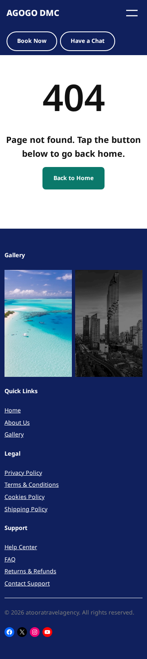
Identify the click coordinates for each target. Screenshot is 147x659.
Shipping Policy (25, 509)
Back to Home (73, 178)
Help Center (20, 547)
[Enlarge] (61, 280)
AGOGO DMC (33, 12)
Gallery (14, 434)
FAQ (10, 559)
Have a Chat (88, 41)
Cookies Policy (24, 497)
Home (12, 410)
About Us (17, 422)
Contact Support (27, 583)
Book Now (32, 41)
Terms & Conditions (31, 484)
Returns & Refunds (30, 571)
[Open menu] (131, 13)
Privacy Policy (23, 472)
